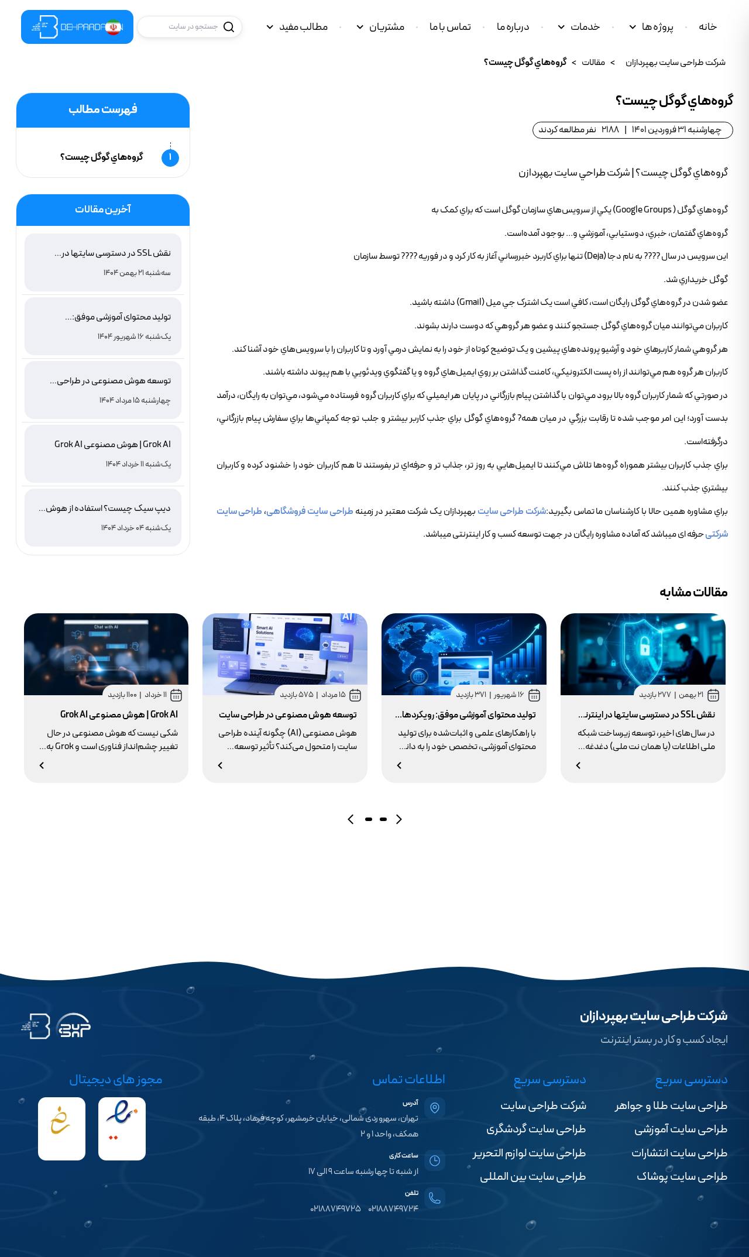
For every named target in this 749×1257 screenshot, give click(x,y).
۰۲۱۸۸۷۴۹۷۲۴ (393, 1209)
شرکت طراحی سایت (511, 511)
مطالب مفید (303, 27)
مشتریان (386, 27)
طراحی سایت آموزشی (681, 1129)
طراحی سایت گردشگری (536, 1129)
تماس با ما (450, 27)
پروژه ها (658, 27)
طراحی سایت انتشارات (679, 1153)
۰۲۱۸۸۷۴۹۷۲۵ (335, 1209)
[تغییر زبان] (113, 27)
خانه (708, 27)
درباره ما (513, 27)
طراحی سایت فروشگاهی (309, 511)
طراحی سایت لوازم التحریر (529, 1153)
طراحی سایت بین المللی (533, 1177)
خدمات (585, 27)
